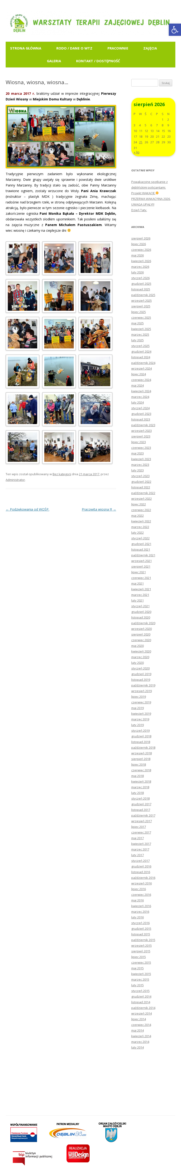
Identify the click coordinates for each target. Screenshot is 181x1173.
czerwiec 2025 (141, 317)
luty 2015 (137, 985)
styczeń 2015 (140, 991)
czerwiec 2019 (141, 702)
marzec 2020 (140, 657)
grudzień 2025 (141, 283)
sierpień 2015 (140, 951)
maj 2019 (137, 708)
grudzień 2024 (141, 351)
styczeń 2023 (140, 476)
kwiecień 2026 (141, 261)
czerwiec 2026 (141, 250)
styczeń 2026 (140, 278)
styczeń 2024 (140, 408)
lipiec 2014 (138, 1019)
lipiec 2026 (138, 244)
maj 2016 (137, 900)
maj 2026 (137, 255)
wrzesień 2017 (141, 821)
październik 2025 (143, 295)
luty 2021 (137, 600)
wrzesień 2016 (141, 883)
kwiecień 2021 (141, 589)
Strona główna (25, 48)
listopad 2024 (140, 357)
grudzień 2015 (141, 928)
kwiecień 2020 (141, 651)
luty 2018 (137, 793)
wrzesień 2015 (141, 945)
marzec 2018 (140, 787)
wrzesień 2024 (141, 368)
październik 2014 (143, 1008)
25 (140, 142)
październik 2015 (143, 940)
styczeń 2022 (140, 538)
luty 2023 (137, 470)
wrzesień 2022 (141, 498)
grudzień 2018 (141, 736)
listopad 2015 (140, 934)
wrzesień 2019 (141, 691)
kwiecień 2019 (141, 713)
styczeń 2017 (140, 861)
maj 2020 (137, 646)
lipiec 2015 (138, 957)
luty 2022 (137, 532)
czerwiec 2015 (141, 962)
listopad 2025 (140, 289)
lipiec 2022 (138, 504)
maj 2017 (137, 838)
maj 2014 (137, 1030)
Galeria (54, 60)
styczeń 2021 (140, 606)
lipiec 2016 (138, 889)
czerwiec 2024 (141, 380)
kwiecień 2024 (141, 391)
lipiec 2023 (138, 442)
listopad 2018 (140, 742)
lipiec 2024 (138, 374)
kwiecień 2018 (141, 781)
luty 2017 (137, 855)
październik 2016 (143, 878)
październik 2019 (143, 685)
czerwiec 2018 (141, 770)
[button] (175, 30)
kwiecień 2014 (141, 1036)
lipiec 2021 (138, 572)
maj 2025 (137, 323)
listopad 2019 (140, 679)
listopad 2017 (140, 810)
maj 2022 (137, 515)
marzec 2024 (140, 397)
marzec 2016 (140, 911)
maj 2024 (137, 385)
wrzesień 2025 (141, 300)
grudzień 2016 (141, 866)
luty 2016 (137, 917)
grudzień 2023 (141, 414)
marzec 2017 (140, 849)
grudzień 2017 (141, 804)
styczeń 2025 (140, 346)
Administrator (15, 480)
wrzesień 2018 (141, 753)
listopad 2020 (140, 617)
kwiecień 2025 (141, 329)
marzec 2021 (140, 595)
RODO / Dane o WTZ (74, 48)
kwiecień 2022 (141, 521)
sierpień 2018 (140, 759)
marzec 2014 (140, 1042)
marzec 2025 (140, 334)
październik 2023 (143, 425)
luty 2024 (137, 402)
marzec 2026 (140, 266)
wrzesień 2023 (141, 431)
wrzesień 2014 (141, 1013)
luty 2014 (137, 1047)
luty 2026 (137, 272)
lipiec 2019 (138, 696)
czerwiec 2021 (141, 578)
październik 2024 (143, 363)
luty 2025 (137, 340)
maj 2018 (137, 776)
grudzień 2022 (141, 481)
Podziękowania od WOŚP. (27, 509)
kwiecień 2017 (141, 844)
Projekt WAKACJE (143, 193)
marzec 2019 (140, 719)
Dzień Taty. (139, 210)
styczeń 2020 (140, 668)
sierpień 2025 (140, 306)
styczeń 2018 (140, 798)
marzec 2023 (140, 465)
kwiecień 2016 (141, 906)
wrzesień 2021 (141, 561)
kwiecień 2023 (141, 459)
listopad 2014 (140, 1002)
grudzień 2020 (141, 612)
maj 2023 (137, 453)
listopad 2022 (140, 487)
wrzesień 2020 (141, 629)
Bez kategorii (62, 474)
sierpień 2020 (140, 634)
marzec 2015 (140, 979)
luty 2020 (137, 663)
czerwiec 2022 (141, 510)
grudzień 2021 (141, 544)
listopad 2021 (140, 549)
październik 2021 (143, 555)
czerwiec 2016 (141, 894)
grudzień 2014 (141, 996)
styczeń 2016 (140, 923)
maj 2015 (137, 968)
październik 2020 (143, 623)
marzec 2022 (140, 527)
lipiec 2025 (138, 312)
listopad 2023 (140, 419)
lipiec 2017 (138, 827)
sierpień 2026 (140, 238)
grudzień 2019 (141, 674)
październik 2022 (143, 493)
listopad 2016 (140, 872)
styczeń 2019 (140, 730)
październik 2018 (143, 747)
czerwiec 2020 (141, 640)
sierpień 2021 (140, 566)
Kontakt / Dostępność (98, 60)
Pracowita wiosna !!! (99, 509)
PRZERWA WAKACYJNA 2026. (151, 199)
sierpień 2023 (140, 436)
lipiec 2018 (138, 764)
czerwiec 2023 (141, 448)
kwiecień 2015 (141, 974)
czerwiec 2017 (141, 832)
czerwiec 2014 (141, 1025)
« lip (137, 152)
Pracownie (117, 48)
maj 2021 (137, 583)
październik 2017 (143, 815)
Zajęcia (150, 48)
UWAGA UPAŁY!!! (142, 204)
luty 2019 (137, 725)
